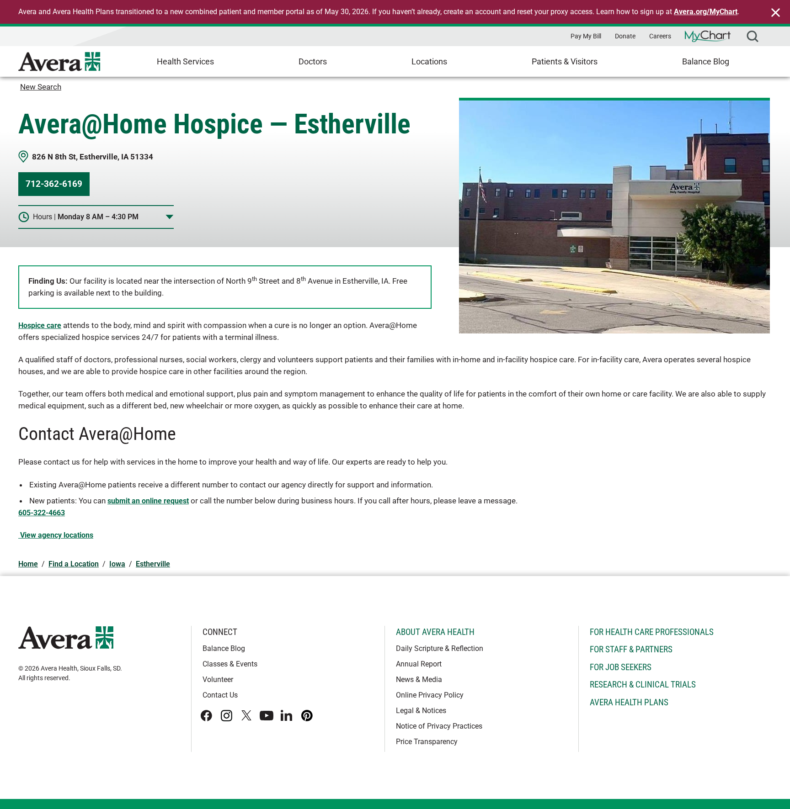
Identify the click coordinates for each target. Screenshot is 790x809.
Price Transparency (427, 741)
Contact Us (220, 695)
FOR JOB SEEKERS (620, 667)
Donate (625, 36)
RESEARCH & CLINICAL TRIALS (643, 684)
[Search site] (752, 36)
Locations (429, 61)
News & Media (419, 679)
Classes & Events (230, 664)
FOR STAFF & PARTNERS (631, 649)
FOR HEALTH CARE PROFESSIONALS (652, 632)
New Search (40, 86)
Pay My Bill (586, 36)
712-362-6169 (54, 184)
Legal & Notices (421, 710)
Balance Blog (705, 61)
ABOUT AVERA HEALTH (435, 632)
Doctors (313, 61)
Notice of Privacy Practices (439, 726)
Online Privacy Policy (430, 695)
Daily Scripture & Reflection (439, 648)
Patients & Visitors (565, 61)
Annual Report (419, 664)
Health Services (185, 61)
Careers (660, 36)
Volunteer (218, 679)
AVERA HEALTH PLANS (629, 702)
